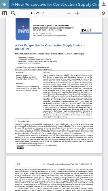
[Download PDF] (103, 4)
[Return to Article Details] (4, 4)
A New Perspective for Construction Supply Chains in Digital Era (60, 4)
